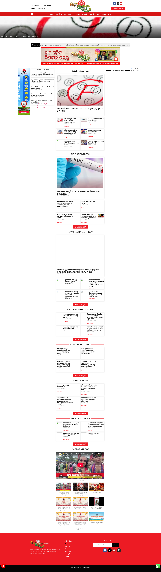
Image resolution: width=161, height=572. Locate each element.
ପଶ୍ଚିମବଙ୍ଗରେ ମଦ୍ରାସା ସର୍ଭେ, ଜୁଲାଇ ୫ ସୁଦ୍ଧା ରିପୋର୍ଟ (71, 434)
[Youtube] (121, 3)
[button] (45, 5)
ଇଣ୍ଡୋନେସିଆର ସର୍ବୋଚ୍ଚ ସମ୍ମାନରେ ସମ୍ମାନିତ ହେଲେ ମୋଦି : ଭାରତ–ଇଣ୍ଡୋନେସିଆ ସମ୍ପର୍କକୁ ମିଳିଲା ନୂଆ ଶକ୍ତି (72, 295)
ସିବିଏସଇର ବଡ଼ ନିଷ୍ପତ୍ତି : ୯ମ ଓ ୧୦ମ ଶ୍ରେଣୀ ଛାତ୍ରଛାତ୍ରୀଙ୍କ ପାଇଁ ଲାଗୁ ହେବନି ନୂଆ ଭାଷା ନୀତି (88, 364)
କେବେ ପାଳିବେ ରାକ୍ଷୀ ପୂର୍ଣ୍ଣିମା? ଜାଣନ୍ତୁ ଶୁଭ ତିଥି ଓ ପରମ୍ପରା (128, 45)
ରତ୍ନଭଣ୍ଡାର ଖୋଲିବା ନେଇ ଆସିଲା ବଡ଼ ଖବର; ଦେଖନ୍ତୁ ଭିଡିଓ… (41, 101)
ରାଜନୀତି (92, 14)
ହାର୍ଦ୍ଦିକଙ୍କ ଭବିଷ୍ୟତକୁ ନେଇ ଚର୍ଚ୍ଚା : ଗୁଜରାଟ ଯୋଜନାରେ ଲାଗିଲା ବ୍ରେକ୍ (88, 399)
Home (66, 544)
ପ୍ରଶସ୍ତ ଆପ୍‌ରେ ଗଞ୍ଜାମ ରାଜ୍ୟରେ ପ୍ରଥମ (97, 45)
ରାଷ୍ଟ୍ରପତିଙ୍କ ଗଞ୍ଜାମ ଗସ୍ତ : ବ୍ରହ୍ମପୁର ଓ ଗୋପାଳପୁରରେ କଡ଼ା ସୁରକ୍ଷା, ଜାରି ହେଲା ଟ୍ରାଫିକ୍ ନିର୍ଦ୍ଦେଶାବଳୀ (65, 204)
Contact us (68, 549)
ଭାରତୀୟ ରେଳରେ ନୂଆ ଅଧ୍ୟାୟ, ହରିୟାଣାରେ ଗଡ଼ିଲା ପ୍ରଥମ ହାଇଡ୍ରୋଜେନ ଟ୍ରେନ (89, 216)
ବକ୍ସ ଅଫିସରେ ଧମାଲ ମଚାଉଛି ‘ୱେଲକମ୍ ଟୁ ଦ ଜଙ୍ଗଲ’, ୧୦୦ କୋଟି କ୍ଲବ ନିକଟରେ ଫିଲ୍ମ (95, 328)
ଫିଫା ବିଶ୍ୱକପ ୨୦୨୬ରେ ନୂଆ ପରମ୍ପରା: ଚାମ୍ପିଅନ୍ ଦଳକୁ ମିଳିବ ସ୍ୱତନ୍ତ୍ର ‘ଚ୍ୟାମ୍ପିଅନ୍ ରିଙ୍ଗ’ (78, 270)
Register (67, 556)
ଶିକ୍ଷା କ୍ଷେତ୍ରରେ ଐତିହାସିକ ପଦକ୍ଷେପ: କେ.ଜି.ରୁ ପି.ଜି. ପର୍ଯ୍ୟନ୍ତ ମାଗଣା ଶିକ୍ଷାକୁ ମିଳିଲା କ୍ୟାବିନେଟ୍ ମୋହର (64, 364)
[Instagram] (118, 3)
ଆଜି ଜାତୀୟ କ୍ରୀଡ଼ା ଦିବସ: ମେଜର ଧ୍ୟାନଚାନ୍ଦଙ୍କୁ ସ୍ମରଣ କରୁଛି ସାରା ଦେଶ (63, 45)
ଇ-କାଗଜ (103, 14)
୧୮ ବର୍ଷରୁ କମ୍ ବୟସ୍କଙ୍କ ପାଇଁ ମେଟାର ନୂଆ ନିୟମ (96, 119)
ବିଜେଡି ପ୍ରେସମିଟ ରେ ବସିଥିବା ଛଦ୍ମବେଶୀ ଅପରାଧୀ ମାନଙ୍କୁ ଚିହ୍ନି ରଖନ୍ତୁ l (71, 424)
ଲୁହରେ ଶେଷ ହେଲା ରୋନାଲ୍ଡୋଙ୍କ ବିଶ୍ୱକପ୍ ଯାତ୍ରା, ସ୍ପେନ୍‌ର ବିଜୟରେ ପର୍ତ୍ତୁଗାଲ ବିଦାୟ (95, 294)
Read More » (66, 126)
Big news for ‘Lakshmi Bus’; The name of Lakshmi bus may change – (41, 94)
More (109, 14)
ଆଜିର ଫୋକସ (67, 14)
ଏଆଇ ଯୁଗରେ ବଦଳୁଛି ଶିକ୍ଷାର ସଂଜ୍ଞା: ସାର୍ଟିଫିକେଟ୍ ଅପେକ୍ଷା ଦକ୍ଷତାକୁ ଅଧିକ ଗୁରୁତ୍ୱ (63, 351)
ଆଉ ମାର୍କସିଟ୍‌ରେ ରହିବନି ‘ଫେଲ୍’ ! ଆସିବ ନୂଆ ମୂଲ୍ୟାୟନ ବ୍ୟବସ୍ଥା (70, 120)
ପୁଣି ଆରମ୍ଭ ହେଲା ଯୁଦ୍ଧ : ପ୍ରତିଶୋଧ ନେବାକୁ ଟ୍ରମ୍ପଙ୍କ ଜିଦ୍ (71, 281)
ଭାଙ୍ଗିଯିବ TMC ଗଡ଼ (93, 433)
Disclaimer (68, 551)
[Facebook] (114, 3)
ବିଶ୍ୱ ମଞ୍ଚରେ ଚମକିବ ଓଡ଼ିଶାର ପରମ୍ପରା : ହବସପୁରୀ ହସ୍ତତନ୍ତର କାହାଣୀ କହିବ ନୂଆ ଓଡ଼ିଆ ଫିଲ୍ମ (95, 316)
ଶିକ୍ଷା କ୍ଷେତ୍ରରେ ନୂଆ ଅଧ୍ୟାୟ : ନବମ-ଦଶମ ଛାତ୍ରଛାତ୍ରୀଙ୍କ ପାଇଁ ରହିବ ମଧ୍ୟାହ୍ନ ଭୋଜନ (88, 351)
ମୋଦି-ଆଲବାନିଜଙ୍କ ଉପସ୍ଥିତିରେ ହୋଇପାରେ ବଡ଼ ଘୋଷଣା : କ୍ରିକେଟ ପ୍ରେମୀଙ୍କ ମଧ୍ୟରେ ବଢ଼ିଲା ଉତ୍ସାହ (96, 283)
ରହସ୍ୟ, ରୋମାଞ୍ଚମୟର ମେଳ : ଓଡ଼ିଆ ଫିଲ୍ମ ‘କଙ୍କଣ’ (71, 327)
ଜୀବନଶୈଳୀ (85, 14)
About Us (67, 546)
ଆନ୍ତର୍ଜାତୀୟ (59, 14)
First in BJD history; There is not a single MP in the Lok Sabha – (42, 87)
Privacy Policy (69, 554)
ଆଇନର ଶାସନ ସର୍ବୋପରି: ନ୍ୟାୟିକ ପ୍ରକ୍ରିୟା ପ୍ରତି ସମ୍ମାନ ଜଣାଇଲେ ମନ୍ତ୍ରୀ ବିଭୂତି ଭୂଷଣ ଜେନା (42, 73)
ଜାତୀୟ (51, 14)
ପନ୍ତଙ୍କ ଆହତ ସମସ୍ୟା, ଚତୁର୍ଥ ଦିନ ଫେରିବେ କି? (96, 142)
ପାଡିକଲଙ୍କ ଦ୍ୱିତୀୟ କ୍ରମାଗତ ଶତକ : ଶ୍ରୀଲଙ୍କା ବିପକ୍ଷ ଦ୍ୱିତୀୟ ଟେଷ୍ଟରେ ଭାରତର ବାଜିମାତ (89, 387)
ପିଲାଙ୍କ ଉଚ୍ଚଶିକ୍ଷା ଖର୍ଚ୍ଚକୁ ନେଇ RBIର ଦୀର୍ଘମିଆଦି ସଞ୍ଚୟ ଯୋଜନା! (65, 216)
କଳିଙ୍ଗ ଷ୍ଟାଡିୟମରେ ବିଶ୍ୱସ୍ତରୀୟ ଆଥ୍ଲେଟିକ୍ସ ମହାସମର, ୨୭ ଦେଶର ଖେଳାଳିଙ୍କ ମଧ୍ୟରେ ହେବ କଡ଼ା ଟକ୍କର (65, 401)
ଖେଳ (98, 14)
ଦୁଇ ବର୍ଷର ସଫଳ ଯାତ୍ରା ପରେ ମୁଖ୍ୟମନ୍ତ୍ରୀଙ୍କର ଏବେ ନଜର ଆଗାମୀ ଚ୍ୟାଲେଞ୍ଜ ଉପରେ (96, 424)
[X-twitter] (110, 550)
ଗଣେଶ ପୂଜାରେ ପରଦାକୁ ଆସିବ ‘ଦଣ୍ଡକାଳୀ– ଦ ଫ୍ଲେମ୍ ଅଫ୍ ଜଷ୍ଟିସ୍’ (70, 315)
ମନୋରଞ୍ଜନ (77, 14)
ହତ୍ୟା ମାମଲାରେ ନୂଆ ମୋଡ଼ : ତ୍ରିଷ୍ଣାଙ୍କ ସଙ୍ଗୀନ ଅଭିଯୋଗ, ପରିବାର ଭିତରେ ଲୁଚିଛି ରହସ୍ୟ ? (42, 80)
